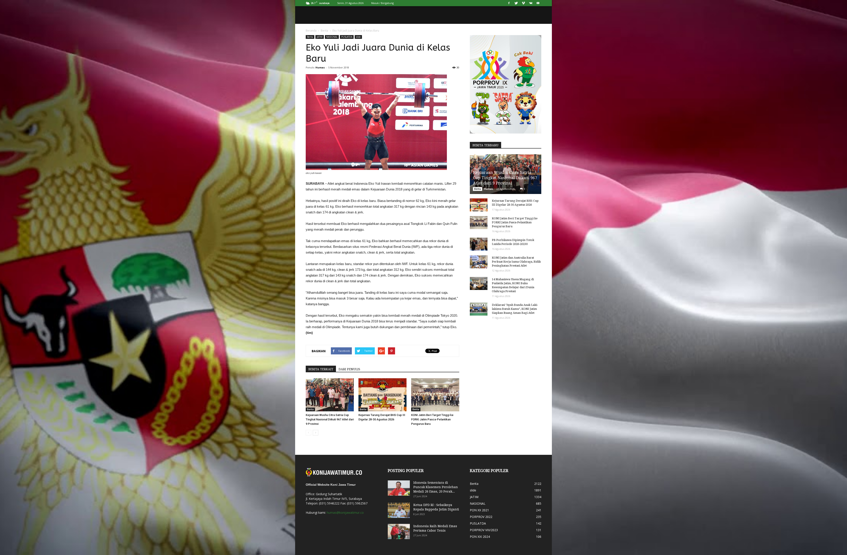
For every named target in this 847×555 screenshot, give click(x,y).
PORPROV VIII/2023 (484, 530)
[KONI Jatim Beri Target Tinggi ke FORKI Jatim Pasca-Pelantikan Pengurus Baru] (435, 394)
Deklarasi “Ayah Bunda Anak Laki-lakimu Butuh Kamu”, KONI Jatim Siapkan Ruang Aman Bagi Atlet (515, 308)
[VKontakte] (530, 3)
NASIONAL (331, 36)
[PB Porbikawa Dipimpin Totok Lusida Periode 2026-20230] (478, 244)
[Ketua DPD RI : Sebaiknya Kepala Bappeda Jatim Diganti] (399, 510)
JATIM (319, 36)
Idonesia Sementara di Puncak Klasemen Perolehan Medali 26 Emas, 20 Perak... (435, 487)
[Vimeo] (523, 3)
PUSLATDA (346, 36)
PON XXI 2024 (480, 536)
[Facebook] (509, 3)
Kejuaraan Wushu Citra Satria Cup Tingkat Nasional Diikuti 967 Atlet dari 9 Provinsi (330, 419)
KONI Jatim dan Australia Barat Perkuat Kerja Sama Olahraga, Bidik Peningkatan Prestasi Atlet (516, 261)
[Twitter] (516, 3)
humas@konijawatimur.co (345, 512)
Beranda (311, 30)
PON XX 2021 (479, 510)
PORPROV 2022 (481, 517)
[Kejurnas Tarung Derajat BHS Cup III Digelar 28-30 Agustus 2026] (382, 394)
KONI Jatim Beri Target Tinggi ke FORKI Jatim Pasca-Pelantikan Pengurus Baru (432, 419)
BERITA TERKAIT (320, 369)
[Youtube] (538, 3)
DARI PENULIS (349, 369)
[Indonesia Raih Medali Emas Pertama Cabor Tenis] (399, 531)
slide (358, 36)
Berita (324, 30)
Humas (320, 67)
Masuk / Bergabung (382, 3)
